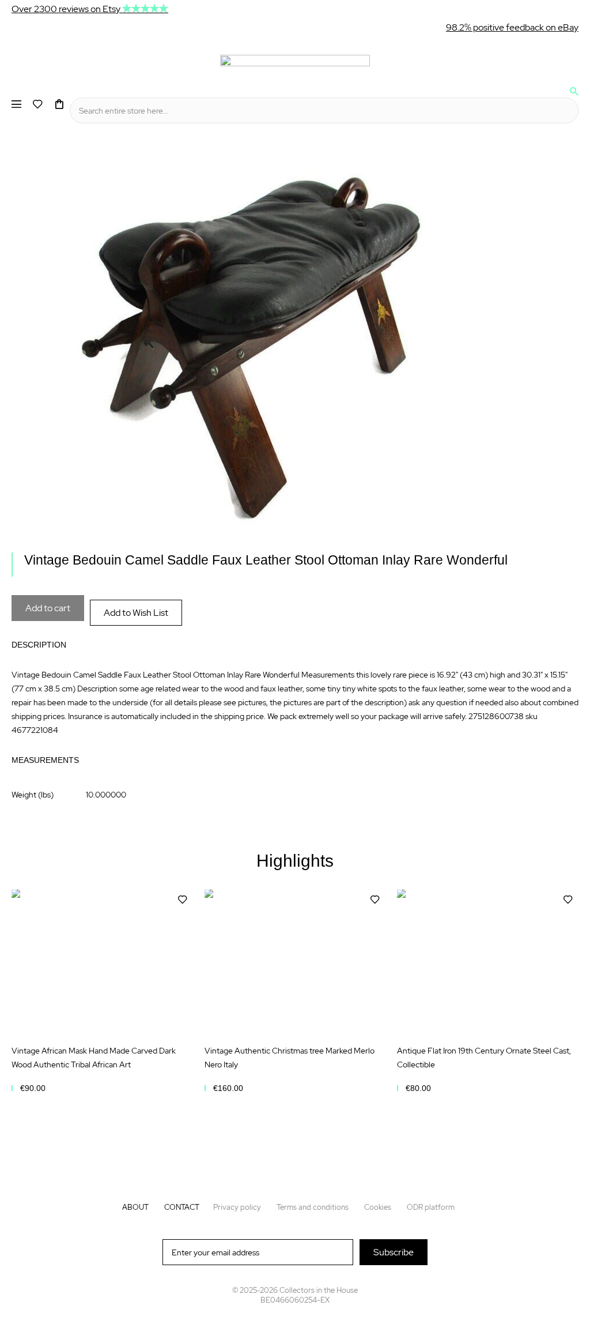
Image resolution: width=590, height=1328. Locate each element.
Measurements (45, 760)
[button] (182, 900)
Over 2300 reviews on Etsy (67, 9)
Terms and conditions (313, 1207)
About (135, 1207)
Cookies (377, 1207)
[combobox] (324, 110)
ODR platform (431, 1207)
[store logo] (295, 66)
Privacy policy (237, 1207)
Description (39, 644)
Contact (181, 1207)
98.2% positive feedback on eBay (512, 27)
